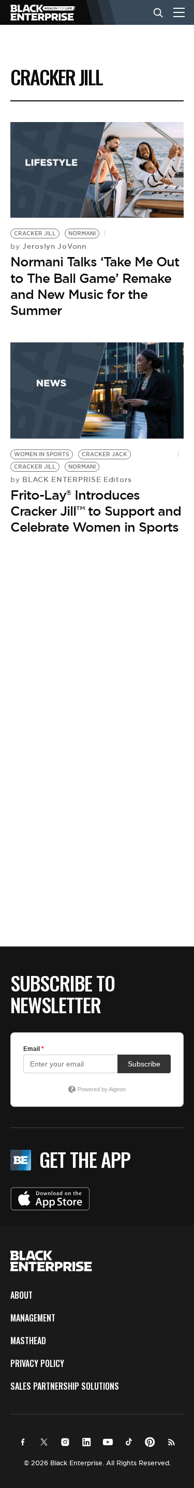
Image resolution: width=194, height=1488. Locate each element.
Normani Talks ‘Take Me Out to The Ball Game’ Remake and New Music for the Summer (94, 286)
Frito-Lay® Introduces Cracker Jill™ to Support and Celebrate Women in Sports (95, 511)
